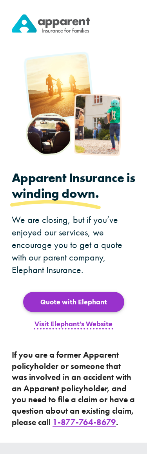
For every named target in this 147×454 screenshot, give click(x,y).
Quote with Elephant (73, 302)
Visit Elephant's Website (73, 325)
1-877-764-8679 (84, 422)
